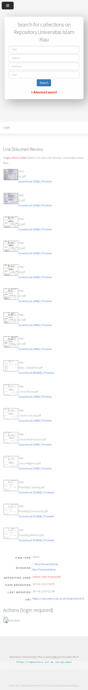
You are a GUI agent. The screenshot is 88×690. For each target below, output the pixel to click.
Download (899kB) (30, 373)
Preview (47, 181)
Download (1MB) (29, 181)
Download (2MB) (29, 301)
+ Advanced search (44, 92)
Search (44, 82)
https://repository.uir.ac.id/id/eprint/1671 (58, 598)
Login (6, 127)
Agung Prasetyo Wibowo (67, 685)
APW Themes (38, 685)
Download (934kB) (30, 516)
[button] (5, 620)
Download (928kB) (30, 540)
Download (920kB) (30, 492)
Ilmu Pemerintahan (46, 564)
